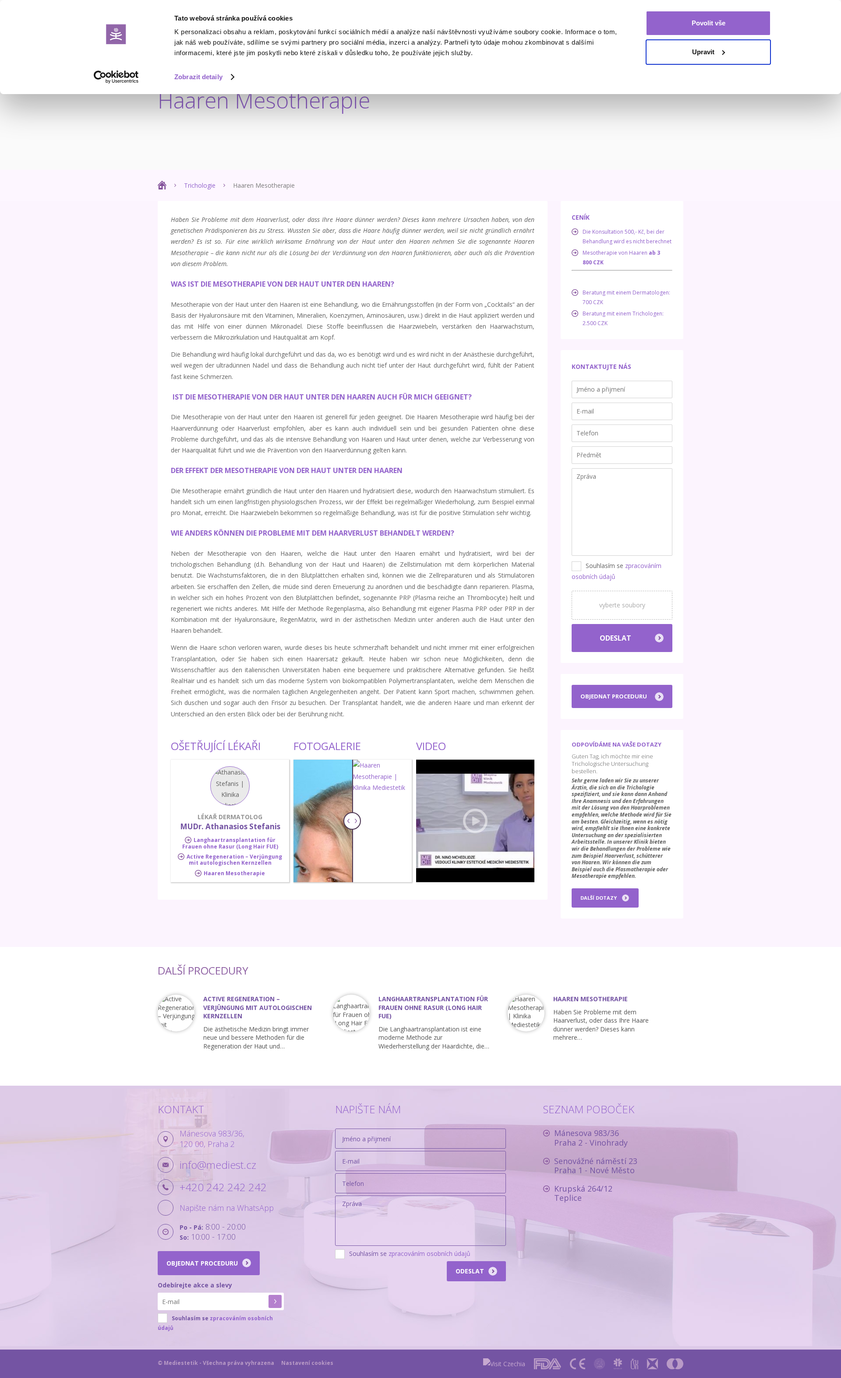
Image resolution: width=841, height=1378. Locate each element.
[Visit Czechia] (504, 1363)
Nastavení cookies (307, 1363)
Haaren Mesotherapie (234, 873)
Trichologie (200, 185)
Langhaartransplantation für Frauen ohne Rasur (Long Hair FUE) (230, 843)
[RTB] (652, 1363)
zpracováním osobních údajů (429, 1253)
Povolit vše (708, 23)
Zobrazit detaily (198, 77)
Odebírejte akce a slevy (195, 1285)
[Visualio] (675, 1363)
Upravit (703, 52)
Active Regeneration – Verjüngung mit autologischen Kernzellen (234, 859)
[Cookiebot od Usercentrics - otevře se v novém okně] (116, 77)
